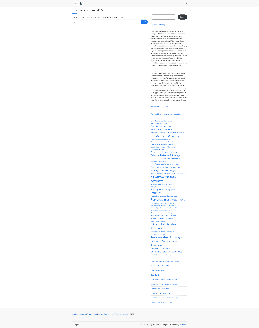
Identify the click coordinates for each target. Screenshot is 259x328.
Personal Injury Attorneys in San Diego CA (161, 210)
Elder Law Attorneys (159, 167)
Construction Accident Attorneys (164, 152)
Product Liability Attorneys (162, 218)
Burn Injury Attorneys (158, 133)
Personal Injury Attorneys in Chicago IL (162, 203)
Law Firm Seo (116, 314)
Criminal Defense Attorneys (165, 155)
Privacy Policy (92, 314)
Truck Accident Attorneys (166, 237)
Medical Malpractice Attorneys (160, 174)
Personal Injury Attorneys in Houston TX (163, 206)
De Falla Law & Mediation (160, 289)
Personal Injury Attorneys (168, 200)
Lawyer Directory (104, 314)
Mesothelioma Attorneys (178, 174)
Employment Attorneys (174, 167)
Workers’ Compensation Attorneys (164, 243)
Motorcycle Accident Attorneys (163, 179)
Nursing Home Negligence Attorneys (164, 191)
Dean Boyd (155, 275)
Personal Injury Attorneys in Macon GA (165, 114)
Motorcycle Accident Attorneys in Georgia (161, 187)
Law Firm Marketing (158, 25)
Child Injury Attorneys (157, 150)
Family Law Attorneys (163, 170)
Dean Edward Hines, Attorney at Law (164, 279)
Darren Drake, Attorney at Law (161, 302)
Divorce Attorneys (156, 159)
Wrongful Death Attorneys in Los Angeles (162, 255)
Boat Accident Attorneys (162, 126)
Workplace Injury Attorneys (160, 248)
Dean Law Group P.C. (158, 270)
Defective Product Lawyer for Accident (164, 284)
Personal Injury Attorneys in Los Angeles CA (164, 208)
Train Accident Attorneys (159, 234)
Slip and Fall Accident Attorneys (164, 226)
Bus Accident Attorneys (175, 132)
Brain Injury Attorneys (162, 129)
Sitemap (125, 314)
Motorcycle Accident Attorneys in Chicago (161, 184)
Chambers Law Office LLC (160, 266)
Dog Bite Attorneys (171, 158)
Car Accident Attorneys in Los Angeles (162, 144)
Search (144, 22)
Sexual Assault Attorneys (158, 221)
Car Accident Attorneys (166, 136)
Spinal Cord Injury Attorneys (162, 231)
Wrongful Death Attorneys (166, 251)
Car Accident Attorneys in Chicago (160, 139)
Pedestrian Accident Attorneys (164, 196)
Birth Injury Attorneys (159, 123)
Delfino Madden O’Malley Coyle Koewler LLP (167, 261)
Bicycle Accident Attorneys (162, 121)
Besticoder (183, 325)
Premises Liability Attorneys (163, 215)
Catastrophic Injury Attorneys (163, 147)
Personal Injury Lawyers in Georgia (162, 213)
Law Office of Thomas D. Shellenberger (164, 298)
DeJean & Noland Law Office (161, 293)
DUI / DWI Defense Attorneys (165, 164)
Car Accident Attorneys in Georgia (162, 142)
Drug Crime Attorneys (158, 162)
